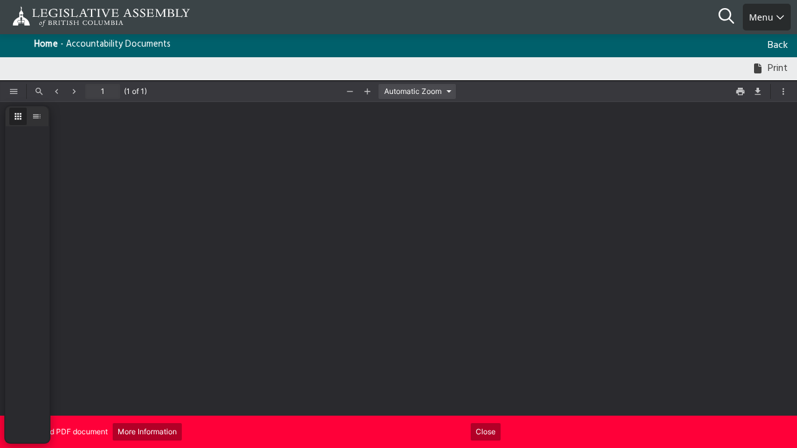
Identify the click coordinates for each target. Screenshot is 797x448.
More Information (147, 431)
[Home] (50, 16)
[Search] (731, 17)
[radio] (18, 116)
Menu (762, 17)
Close (486, 431)
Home (46, 44)
